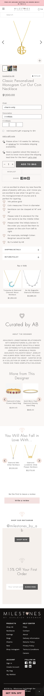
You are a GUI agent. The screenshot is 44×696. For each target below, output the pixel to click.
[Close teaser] (25, 689)
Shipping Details (13, 250)
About (25, 634)
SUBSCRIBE (30, 587)
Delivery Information (31, 638)
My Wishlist (11, 674)
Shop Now (22, 540)
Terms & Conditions (31, 649)
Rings (8, 638)
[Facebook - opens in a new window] (21, 178)
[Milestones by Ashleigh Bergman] (22, 9)
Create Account (12, 667)
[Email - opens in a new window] (25, 178)
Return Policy (11, 257)
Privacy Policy (28, 646)
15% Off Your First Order (22, 572)
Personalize (7, 113)
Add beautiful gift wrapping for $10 (21, 131)
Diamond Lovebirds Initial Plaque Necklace (30, 465)
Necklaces (10, 631)
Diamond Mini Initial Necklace (13, 464)
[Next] (39, 399)
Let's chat (32, 157)
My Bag (9, 671)
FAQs (25, 627)
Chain (4, 103)
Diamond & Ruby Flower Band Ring (13, 402)
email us (12, 144)
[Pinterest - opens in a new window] (28, 178)
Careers (26, 653)
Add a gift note (8, 136)
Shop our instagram (22, 520)
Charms (9, 642)
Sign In (9, 663)
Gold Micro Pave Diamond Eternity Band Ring (30, 403)
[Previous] (4, 399)
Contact (26, 631)
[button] (13, 693)
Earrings (9, 634)
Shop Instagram (12, 649)
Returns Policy (29, 642)
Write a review (22, 500)
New (8, 646)
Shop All (9, 627)
